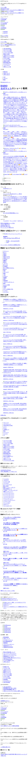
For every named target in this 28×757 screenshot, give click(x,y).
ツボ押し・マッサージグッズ (10, 490)
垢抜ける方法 (6, 256)
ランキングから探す (8, 52)
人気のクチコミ (7, 669)
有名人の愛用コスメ (8, 456)
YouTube (5, 259)
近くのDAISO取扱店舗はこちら (11, 213)
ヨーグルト (6, 292)
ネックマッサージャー (8, 494)
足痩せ (5, 255)
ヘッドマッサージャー (8, 493)
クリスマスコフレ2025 (8, 460)
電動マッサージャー (8, 491)
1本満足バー (6, 429)
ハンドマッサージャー (8, 497)
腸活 (4, 283)
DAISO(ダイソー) (7, 188)
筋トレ (5, 252)
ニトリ (5, 426)
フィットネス (13, 220)
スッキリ (5, 290)
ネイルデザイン (7, 64)
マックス (5, 433)
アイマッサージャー (8, 498)
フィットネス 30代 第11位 (10, 198)
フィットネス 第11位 (8, 193)
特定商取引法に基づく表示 (9, 688)
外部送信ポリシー (7, 645)
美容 (4, 270)
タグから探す (6, 58)
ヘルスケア (6, 480)
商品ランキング (7, 672)
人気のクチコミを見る (8, 55)
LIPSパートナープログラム (9, 655)
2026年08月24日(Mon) (6, 470)
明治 (4, 431)
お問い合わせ (6, 74)
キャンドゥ (6, 432)
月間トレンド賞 (7, 66)
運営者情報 (6, 637)
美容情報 (5, 679)
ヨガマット (6, 88)
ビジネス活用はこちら (8, 660)
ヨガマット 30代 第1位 (11, 200)
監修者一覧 (6, 666)
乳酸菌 (5, 277)
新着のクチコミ (7, 671)
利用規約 (5, 642)
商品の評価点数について (9, 652)
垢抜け (5, 254)
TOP (4, 77)
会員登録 (3, 700)
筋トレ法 (5, 265)
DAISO (4, 85)
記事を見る (3, 415)
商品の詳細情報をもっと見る (8, 223)
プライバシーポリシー (8, 644)
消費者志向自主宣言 (8, 647)
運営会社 (5, 71)
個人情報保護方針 (7, 641)
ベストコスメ (6, 65)
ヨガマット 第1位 (17, 193)
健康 (4, 273)
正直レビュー (6, 258)
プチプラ (5, 263)
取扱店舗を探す (7, 62)
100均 (4, 287)
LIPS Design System (7, 659)
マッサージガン (7, 501)
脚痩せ (5, 260)
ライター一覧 (6, 668)
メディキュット (7, 424)
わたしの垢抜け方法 (8, 289)
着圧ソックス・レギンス (9, 487)
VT (4, 435)
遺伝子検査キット (7, 488)
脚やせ (5, 262)
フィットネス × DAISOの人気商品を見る (10, 244)
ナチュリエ (6, 422)
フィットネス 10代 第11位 (9, 196)
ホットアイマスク (7, 484)
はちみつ (5, 276)
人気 (4, 275)
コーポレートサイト (8, 640)
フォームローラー (7, 505)
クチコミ (5, 78)
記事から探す (6, 61)
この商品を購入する (5, 747)
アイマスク (6, 483)
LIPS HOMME (6, 682)
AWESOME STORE (8, 425)
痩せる (5, 269)
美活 (4, 279)
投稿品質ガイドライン (8, 656)
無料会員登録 (16, 725)
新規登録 (5, 31)
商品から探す (6, 54)
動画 (4, 79)
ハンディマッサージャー (9, 500)
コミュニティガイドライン (9, 653)
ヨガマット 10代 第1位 (13, 199)
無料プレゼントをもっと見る (8, 590)
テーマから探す (7, 59)
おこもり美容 (6, 284)
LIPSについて (6, 73)
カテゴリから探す (7, 49)
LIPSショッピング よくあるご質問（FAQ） (13, 691)
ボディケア (6, 272)
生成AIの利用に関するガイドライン (12, 657)
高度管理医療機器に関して (9, 689)
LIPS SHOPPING (7, 48)
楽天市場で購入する (14, 754)
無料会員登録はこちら (10, 44)
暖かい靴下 (6, 486)
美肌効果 (5, 280)
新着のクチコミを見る (8, 56)
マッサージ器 (6, 481)
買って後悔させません (8, 267)
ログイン (5, 33)
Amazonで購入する (5, 754)
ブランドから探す (7, 51)
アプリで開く (4, 7)
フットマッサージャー (8, 496)
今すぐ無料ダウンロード (7, 725)
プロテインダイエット (8, 282)
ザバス (5, 428)
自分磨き (5, 266)
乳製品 (5, 286)
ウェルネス (6, 220)
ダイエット (6, 251)
